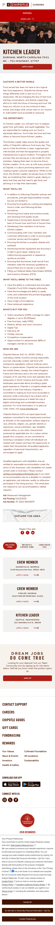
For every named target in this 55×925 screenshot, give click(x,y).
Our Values (8, 751)
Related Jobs (10, 546)
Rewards (8, 743)
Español (27, 13)
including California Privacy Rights (30, 884)
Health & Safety (10, 765)
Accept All (27, 902)
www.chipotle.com (29, 408)
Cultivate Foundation (35, 751)
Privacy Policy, (8, 884)
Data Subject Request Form (22, 845)
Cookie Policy (7, 881)
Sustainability (31, 760)
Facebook (16, 800)
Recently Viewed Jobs (27, 546)
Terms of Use (7, 891)
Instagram (4, 800)
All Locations (31, 756)
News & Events (10, 756)
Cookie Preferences (27, 919)
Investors (7, 760)
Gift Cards (10, 727)
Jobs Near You (44, 546)
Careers (38, 4)
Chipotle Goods (13, 720)
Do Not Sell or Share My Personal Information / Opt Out (27, 910)
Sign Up (35, 678)
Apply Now (27, 67)
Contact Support (14, 704)
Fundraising (11, 735)
